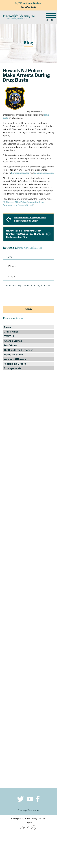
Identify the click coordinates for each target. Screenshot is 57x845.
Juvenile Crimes (13, 340)
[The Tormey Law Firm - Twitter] (20, 799)
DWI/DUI (9, 336)
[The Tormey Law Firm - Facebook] (38, 799)
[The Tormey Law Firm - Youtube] (30, 799)
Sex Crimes (10, 345)
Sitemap (22, 810)
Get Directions (28, 699)
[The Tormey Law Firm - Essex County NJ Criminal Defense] (18, 17)
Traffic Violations (13, 354)
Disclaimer (34, 810)
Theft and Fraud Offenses (18, 350)
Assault (8, 327)
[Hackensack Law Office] (28, 712)
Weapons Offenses (15, 359)
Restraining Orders (15, 363)
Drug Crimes (11, 331)
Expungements (12, 368)
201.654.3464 (28, 7)
